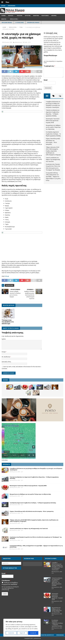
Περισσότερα (14, 19)
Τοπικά (3, 15)
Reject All (22, 633)
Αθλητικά (36, 15)
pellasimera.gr (18, 42)
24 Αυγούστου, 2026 (15, 471)
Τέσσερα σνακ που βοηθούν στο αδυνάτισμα (8, 322)
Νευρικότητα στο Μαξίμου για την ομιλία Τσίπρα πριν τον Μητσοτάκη (53, 127)
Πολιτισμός (45, 15)
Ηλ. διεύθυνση (6, 357)
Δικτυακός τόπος (6, 361)
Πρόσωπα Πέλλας (7, 22)
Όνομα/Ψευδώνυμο (50, 55)
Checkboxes (6, 580)
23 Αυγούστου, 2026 (15, 513)
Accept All (33, 633)
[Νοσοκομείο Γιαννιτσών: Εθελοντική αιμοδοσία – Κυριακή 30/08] (24, 387)
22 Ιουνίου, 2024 (8, 42)
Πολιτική (19, 15)
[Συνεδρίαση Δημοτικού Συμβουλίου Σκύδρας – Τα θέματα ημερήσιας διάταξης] (39, 387)
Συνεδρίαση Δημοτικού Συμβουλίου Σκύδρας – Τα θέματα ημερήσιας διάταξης (53, 134)
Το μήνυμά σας (49, 66)
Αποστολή (48, 88)
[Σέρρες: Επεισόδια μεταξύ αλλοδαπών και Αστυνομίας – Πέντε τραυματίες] (47, 387)
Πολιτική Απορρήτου (47, 635)
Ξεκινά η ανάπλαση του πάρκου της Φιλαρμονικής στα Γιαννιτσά (53, 159)
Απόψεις (54, 15)
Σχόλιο (4, 339)
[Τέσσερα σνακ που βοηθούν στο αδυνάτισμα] (8, 313)
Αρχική (3, 5)
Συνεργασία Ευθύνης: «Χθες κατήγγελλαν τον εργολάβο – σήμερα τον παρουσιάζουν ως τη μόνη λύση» (53, 176)
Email (45, 80)
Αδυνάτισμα (9, 285)
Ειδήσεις (10, 15)
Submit (5, 594)
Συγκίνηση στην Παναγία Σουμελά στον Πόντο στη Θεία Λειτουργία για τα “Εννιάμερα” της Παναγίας (36, 537)
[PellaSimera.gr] (12, 13)
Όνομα (4, 352)
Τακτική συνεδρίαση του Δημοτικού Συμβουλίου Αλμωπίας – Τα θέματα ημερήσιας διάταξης (34, 477)
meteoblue (5, 460)
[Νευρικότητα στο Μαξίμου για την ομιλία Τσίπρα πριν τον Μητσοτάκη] (32, 387)
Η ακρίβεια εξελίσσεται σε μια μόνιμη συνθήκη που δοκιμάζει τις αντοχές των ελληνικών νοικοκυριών (36, 469)
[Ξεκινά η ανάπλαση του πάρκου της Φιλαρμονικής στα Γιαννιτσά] (28, 392)
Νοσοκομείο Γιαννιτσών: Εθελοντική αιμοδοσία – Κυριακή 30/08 (53, 120)
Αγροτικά (27, 15)
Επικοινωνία (11, 5)
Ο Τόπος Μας (19, 22)
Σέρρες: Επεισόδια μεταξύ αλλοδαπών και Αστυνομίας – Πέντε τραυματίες (32, 511)
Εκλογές (3, 19)
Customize (11, 633)
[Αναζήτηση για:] (11, 563)
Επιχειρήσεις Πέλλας (33, 22)
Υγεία (25, 42)
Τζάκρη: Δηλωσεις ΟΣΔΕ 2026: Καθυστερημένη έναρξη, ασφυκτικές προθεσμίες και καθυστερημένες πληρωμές (53, 151)
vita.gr (7, 276)
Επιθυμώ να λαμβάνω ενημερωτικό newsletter (10, 583)
